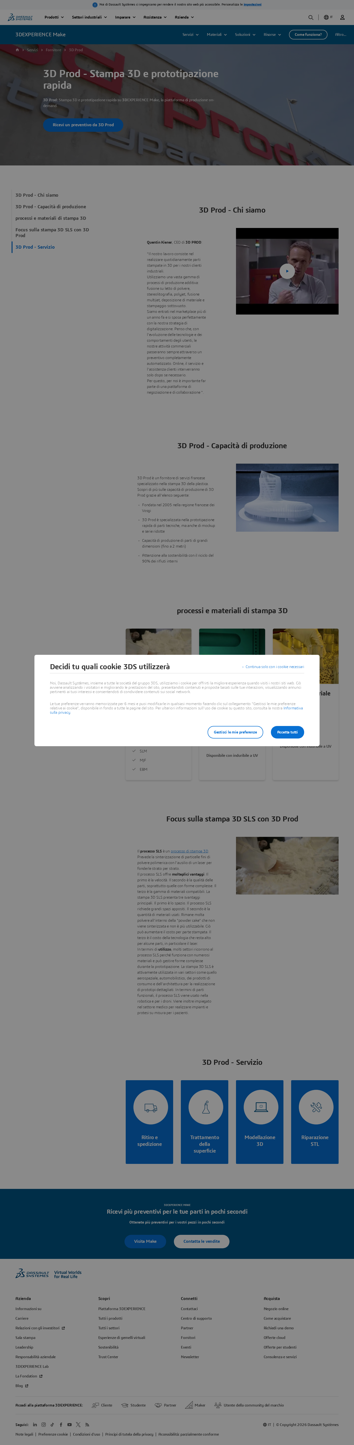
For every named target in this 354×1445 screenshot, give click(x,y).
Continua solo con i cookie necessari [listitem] (275, 667)
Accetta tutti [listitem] (287, 732)
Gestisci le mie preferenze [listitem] (235, 732)
